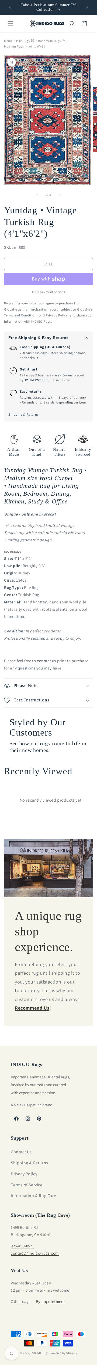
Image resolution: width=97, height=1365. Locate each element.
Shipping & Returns (23, 414)
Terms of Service (27, 1185)
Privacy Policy (24, 1174)
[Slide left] (37, 194)
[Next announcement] (87, 7)
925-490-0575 (22, 1245)
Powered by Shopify (63, 1353)
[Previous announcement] (10, 7)
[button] (11, 24)
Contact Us (21, 1152)
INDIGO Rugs (40, 1353)
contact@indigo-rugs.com (35, 1253)
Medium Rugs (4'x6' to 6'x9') (25, 46)
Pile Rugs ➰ (25, 41)
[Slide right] (60, 194)
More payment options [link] (48, 292)
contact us (46, 660)
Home (8, 41)
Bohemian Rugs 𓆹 (51, 41)
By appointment (50, 1301)
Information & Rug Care (33, 1195)
